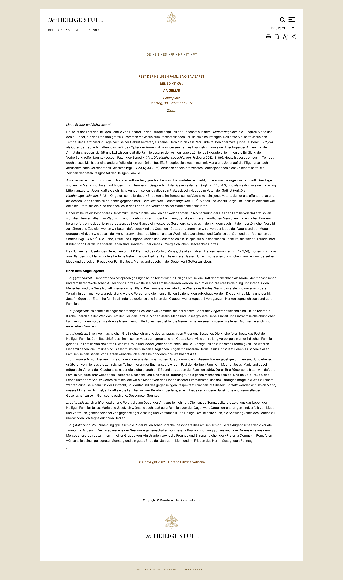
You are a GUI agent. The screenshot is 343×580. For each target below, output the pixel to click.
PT (195, 54)
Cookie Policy (172, 569)
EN (157, 54)
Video (171, 110)
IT (187, 54)
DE (148, 54)
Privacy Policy (193, 569)
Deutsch (280, 29)
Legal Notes (152, 569)
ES (165, 54)
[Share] (294, 37)
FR (172, 54)
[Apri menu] (291, 19)
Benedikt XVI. (60, 30)
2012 (95, 30)
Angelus (82, 30)
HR (180, 54)
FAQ (139, 569)
